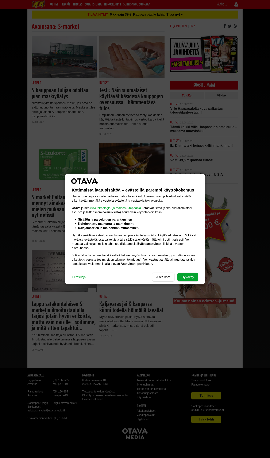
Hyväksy (188, 277)
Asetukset (163, 277)
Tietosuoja (79, 277)
